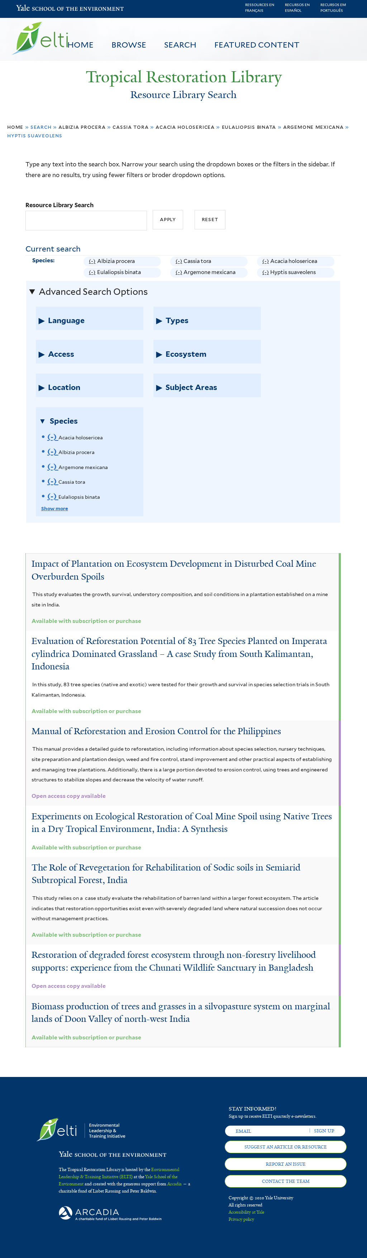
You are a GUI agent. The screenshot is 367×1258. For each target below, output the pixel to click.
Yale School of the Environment (34, 8)
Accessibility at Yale (246, 1212)
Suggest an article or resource (285, 1147)
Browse (128, 45)
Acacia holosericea (185, 126)
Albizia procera (81, 126)
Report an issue (286, 1164)
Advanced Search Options (93, 291)
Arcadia (174, 1184)
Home (80, 45)
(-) (93, 262)
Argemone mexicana (313, 126)
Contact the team (286, 1181)
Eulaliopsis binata (249, 126)
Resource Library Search (59, 205)
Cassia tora (130, 126)
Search (180, 45)
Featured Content (257, 45)
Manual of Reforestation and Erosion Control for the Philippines (156, 731)
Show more (54, 508)
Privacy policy (241, 1219)
